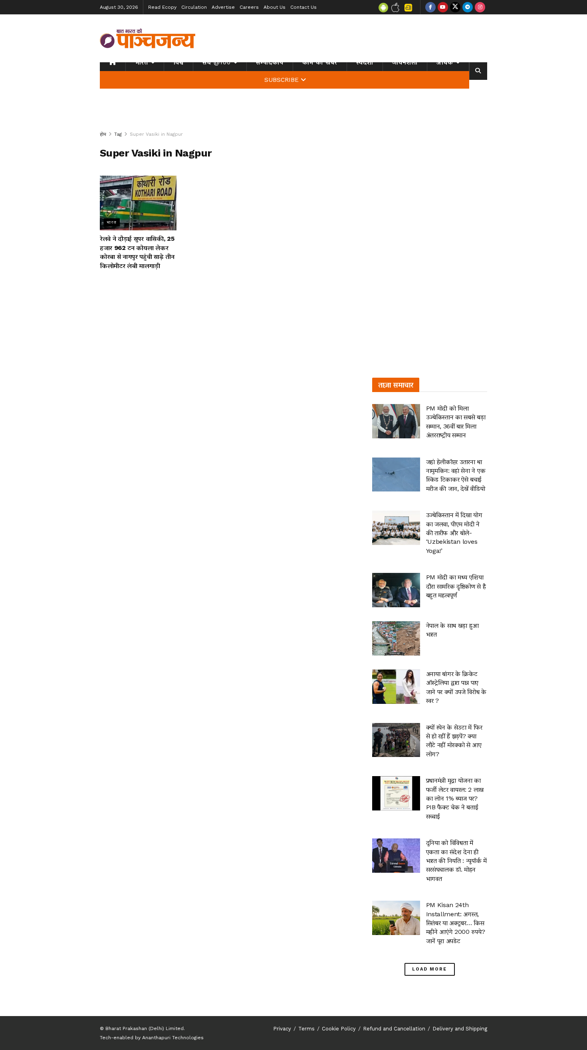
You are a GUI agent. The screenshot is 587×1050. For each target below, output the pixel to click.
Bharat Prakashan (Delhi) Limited (144, 1028)
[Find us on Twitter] (455, 7)
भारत (141, 62)
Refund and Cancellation (394, 1029)
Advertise (223, 7)
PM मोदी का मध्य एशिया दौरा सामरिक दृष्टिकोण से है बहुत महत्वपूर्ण (456, 586)
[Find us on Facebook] (430, 7)
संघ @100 (216, 62)
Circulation (194, 7)
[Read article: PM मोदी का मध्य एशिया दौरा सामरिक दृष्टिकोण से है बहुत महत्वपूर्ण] (396, 590)
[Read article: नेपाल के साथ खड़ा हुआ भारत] (396, 638)
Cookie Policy (339, 1029)
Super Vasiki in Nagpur (156, 134)
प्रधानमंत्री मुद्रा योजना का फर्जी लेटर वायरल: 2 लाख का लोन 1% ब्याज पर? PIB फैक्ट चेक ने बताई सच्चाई (455, 798)
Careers (249, 7)
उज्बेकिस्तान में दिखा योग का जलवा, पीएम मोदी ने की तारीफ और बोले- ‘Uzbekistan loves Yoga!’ (454, 533)
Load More (429, 969)
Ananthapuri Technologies (173, 1037)
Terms (306, 1029)
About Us (275, 7)
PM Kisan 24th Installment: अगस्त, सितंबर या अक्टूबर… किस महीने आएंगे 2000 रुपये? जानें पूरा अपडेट (455, 923)
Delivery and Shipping (459, 1029)
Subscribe (281, 79)
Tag (118, 134)
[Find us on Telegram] (467, 7)
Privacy (282, 1029)
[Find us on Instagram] (480, 7)
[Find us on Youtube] (443, 7)
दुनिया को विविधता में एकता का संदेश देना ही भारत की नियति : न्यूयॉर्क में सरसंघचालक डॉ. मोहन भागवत (456, 860)
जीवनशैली (405, 62)
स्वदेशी (364, 62)
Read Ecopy (162, 7)
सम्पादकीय (270, 62)
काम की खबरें (319, 62)
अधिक (444, 62)
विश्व (178, 62)
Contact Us (303, 7)
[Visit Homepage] (148, 38)
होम (103, 134)
